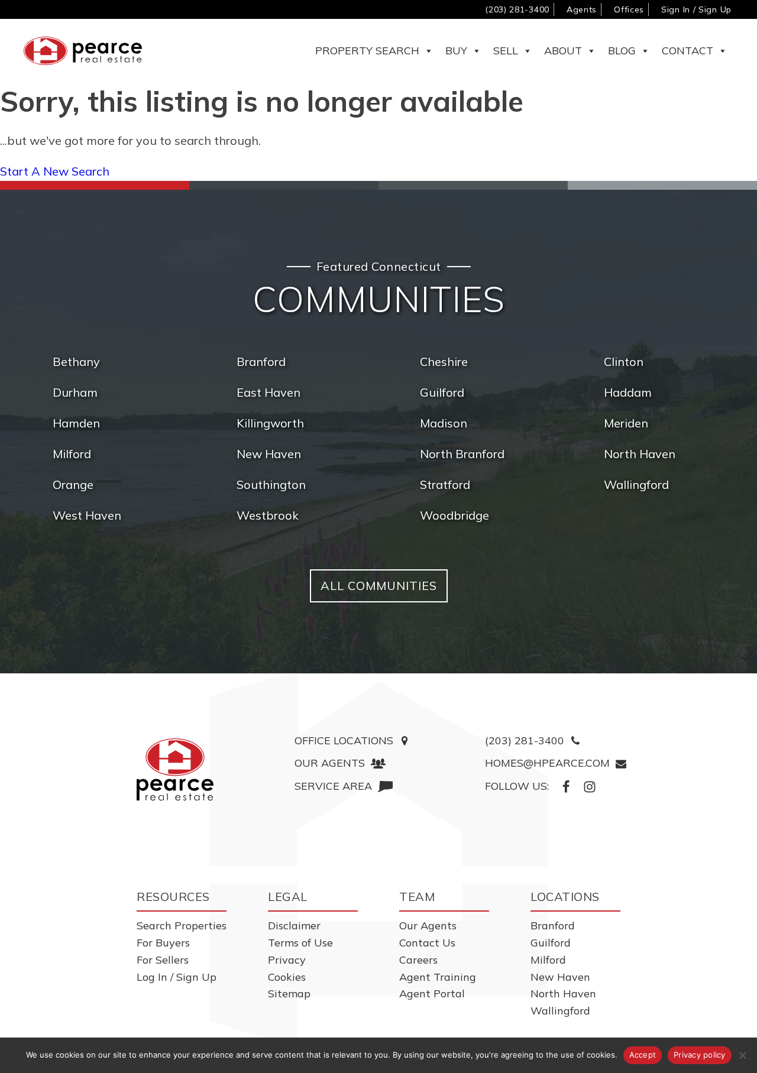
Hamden (76, 423)
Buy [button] (456, 50)
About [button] (563, 50)
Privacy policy (700, 1054)
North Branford (462, 453)
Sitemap (289, 993)
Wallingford (636, 484)
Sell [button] (505, 50)
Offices (629, 9)
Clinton (623, 361)
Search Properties (182, 925)
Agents (582, 9)
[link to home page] (175, 769)
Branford (261, 361)
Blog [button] (622, 50)
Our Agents (428, 925)
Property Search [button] (367, 50)
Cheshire (444, 361)
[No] (742, 1055)
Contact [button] (687, 50)
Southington (271, 484)
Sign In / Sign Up (696, 9)
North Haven (639, 453)
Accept (642, 1054)
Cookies (287, 977)
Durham (75, 392)
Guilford (442, 392)
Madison (443, 423)
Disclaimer (294, 925)
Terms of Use (300, 942)
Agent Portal (432, 993)
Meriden (626, 423)
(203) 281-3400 (517, 9)
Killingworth (270, 423)
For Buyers (163, 942)
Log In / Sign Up (176, 977)
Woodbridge (454, 515)
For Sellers (163, 960)
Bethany (76, 361)
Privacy (287, 960)
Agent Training (437, 977)
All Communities (379, 585)
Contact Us (427, 942)
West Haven (87, 515)
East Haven (268, 392)
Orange (73, 484)
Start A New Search (54, 171)
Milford (72, 453)
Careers (418, 960)
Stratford (445, 484)
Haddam (628, 392)
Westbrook (268, 515)
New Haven (269, 453)
